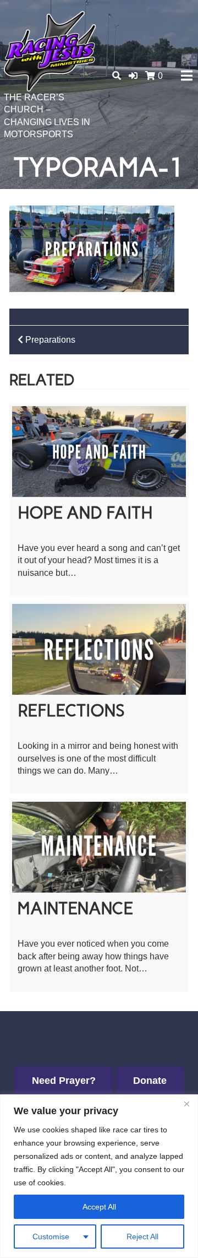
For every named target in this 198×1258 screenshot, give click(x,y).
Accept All (99, 1206)
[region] (99, 1176)
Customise (50, 1236)
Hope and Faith (85, 513)
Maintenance (75, 908)
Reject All (142, 1236)
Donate (150, 1080)
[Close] (186, 1103)
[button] (133, 75)
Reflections (71, 710)
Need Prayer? (64, 1080)
